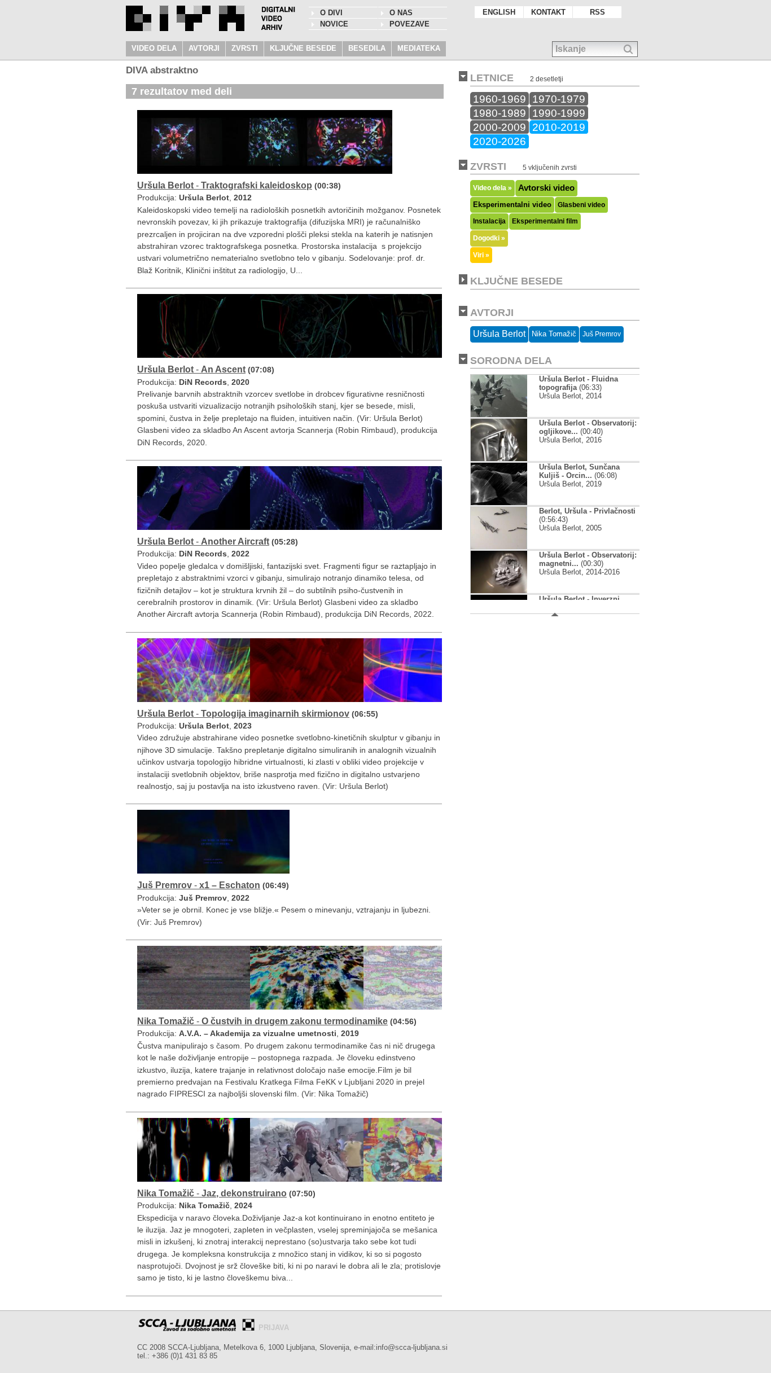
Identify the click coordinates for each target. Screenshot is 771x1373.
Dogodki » (489, 238)
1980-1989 (499, 113)
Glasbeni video (581, 205)
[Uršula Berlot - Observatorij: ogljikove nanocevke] (508, 458)
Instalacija (489, 221)
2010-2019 (558, 127)
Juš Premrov (601, 334)
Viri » (481, 254)
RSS (597, 12)
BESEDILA (367, 48)
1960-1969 (499, 99)
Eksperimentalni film (545, 221)
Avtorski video (546, 187)
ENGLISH (499, 12)
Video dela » (492, 187)
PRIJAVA (274, 1327)
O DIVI (331, 12)
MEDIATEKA (418, 48)
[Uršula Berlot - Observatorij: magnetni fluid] (508, 590)
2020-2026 (499, 141)
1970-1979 (558, 99)
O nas (401, 12)
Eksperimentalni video (512, 204)
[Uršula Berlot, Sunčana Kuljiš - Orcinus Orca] (508, 502)
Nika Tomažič (554, 334)
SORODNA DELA (511, 360)
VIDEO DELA (154, 48)
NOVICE (334, 24)
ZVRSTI (244, 48)
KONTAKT (548, 12)
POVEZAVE (409, 24)
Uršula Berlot (499, 334)
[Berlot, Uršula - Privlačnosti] (499, 546)
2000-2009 (499, 127)
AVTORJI (204, 48)
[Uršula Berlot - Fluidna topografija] (508, 414)
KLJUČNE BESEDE (303, 48)
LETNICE (492, 78)
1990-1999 (558, 113)
